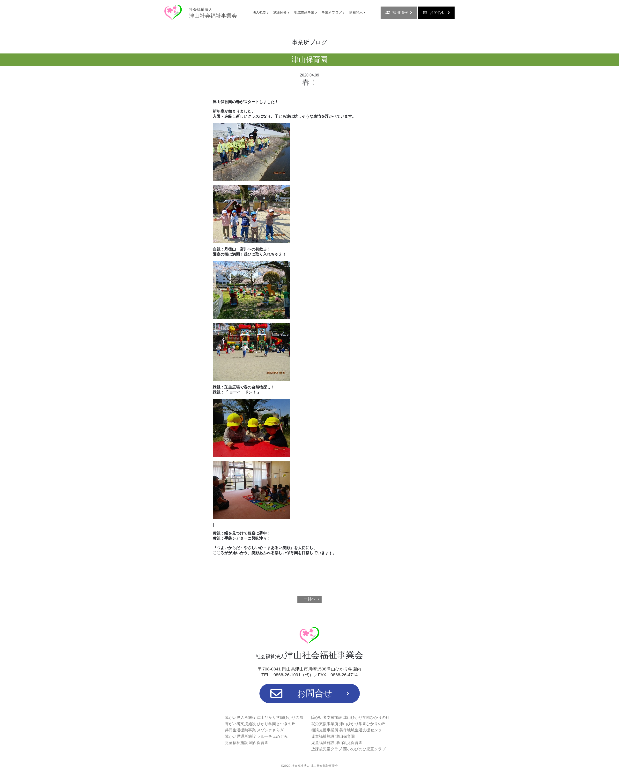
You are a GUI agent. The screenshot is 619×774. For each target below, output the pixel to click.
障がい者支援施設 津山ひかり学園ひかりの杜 (350, 717)
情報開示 (356, 12)
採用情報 (400, 12)
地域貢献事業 (304, 12)
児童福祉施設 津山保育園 (333, 736)
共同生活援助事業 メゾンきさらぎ (254, 730)
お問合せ (437, 12)
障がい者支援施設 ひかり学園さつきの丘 (260, 724)
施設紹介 (280, 12)
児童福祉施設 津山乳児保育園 (336, 743)
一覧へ (309, 599)
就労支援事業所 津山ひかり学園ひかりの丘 (348, 724)
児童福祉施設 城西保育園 (246, 743)
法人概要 (259, 12)
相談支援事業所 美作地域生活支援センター (348, 730)
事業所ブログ (332, 12)
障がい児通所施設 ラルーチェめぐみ (256, 736)
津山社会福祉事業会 (213, 13)
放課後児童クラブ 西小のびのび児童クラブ (348, 749)
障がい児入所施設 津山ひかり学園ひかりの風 (264, 717)
